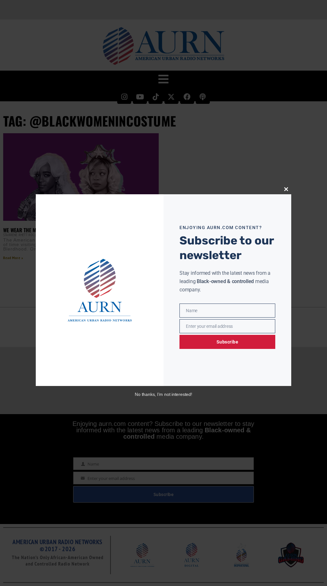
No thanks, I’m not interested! (163, 394)
